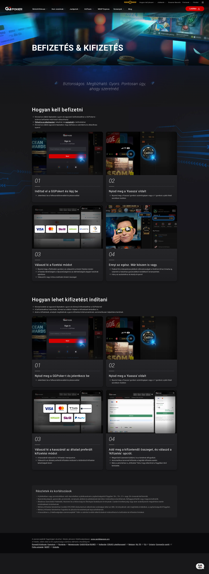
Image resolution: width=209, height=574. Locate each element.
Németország (73, 544)
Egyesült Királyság (39, 544)
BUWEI (92, 544)
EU (145, 544)
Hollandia (102, 544)
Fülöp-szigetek (38, 547)
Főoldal (195, 2)
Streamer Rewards (174, 2)
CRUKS (110, 544)
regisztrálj (69, 122)
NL (137, 544)
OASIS (82, 544)
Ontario (152, 544)
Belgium (132, 544)
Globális (56, 547)
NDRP (47, 547)
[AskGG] (200, 566)
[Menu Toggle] (202, 2)
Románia (62, 544)
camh (167, 544)
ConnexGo (160, 544)
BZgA (87, 544)
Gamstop (51, 544)
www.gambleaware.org (100, 539)
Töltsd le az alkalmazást (45, 122)
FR (140, 544)
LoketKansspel (119, 544)
